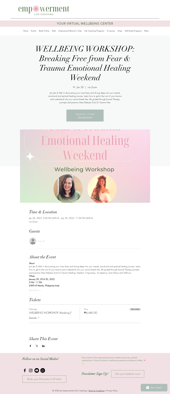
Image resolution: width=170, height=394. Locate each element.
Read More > (35, 290)
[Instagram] (30, 370)
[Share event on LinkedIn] (43, 346)
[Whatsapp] (42, 370)
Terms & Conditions (96, 390)
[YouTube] (36, 370)
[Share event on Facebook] (30, 346)
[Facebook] (24, 370)
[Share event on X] (37, 346)
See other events (85, 117)
